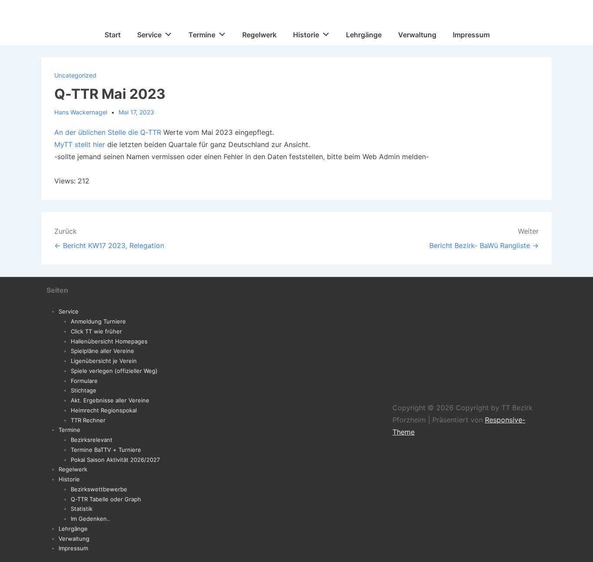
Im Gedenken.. (90, 518)
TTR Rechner (88, 420)
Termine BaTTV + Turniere (106, 449)
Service (149, 34)
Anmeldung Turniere (98, 321)
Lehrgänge (364, 34)
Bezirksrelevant (91, 439)
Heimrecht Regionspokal (104, 410)
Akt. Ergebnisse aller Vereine (110, 400)
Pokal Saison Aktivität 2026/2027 (115, 459)
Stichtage (83, 390)
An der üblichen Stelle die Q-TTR (107, 132)
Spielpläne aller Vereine (102, 350)
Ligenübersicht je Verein (104, 360)
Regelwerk (259, 34)
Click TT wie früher (96, 331)
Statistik (81, 508)
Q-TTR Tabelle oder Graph (106, 499)
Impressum (471, 34)
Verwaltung (417, 34)
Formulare (84, 380)
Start (113, 34)
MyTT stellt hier (79, 144)
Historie (306, 34)
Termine (201, 34)
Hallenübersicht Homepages (109, 341)
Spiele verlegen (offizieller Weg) (114, 370)
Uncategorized (75, 75)
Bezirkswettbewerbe (99, 489)
